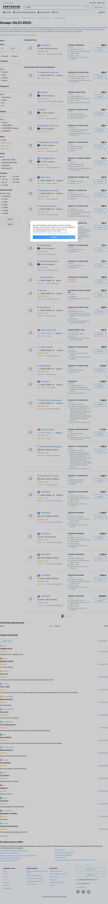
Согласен (54, 237)
